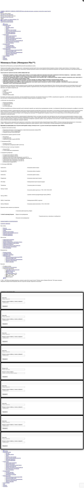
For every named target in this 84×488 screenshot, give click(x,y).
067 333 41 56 (16, 269)
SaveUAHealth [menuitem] (6, 482)
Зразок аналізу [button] (32, 65)
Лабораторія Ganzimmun (11, 35)
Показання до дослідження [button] (13, 65)
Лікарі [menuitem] (7, 455)
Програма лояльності (10, 32)
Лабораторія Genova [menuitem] (10, 463)
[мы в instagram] (5, 278)
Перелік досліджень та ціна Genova (14, 38)
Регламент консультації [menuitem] (11, 456)
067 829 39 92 (14, 267)
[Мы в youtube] (1, 12)
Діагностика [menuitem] (6, 461)
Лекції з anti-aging (10, 54)
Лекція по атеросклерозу (11, 53)
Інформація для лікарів (11, 47)
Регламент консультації (11, 29)
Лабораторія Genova (10, 37)
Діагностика (6, 34)
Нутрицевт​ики (6, 44)
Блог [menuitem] (4, 484)
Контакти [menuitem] (5, 486)
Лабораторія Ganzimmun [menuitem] (11, 462)
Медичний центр (7, 25)
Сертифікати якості (10, 46)
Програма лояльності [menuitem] (10, 459)
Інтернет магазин (10, 45)
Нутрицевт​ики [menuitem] (6, 471)
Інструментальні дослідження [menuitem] (12, 468)
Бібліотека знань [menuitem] (6, 475)
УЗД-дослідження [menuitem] (10, 469)
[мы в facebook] (2, 12)
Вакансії (5, 58)
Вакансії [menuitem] (5, 485)
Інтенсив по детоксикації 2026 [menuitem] (14, 476)
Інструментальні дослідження (12, 41)
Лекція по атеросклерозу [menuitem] (11, 480)
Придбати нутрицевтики (7, 20)
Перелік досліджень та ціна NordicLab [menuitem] (14, 467)
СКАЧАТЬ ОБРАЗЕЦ (5, 223)
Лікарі (7, 28)
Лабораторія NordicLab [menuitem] (11, 466)
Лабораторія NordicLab (11, 39)
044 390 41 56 (10, 269)
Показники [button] (21, 65)
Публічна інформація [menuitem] (10, 460)
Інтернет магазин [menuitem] (10, 472)
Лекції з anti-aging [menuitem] (10, 481)
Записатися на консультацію (7, 21)
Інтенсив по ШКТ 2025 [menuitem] (11, 478)
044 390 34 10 (7, 267)
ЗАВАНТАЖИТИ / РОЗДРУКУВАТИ (9, 221)
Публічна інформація (10, 33)
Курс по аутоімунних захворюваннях (14, 52)
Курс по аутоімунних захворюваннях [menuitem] (14, 479)
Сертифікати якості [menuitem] (10, 473)
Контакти (5, 59)
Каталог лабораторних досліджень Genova (12, 242)
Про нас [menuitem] (7, 453)
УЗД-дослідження (10, 42)
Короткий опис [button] (4, 65)
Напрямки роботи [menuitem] (10, 454)
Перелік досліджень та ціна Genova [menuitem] (14, 465)
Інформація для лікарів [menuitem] (11, 474)
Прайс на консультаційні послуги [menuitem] (13, 458)
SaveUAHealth (6, 55)
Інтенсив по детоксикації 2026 (14, 50)
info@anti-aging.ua (11, 270)
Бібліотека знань (6, 48)
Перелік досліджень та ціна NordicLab (14, 40)
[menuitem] (5, 450)
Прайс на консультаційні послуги (13, 31)
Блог (4, 57)
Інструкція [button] (26, 65)
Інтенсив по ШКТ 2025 (11, 51)
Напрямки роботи (10, 27)
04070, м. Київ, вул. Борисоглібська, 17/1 (11, 273)
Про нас (7, 26)
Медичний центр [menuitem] (7, 452)
